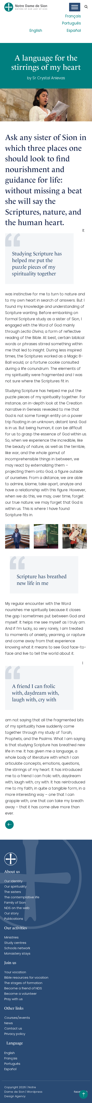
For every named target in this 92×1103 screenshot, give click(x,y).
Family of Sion (15, 903)
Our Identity (13, 881)
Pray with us (13, 999)
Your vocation (15, 972)
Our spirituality (15, 886)
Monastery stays (17, 953)
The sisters (12, 892)
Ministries (11, 937)
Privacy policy (14, 1034)
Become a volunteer (20, 994)
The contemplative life (21, 897)
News (8, 1023)
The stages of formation (23, 983)
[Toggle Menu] (74, 7)
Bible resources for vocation (26, 977)
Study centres (15, 943)
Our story (11, 913)
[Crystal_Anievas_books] (46, 536)
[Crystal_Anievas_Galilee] (17, 536)
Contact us (13, 1028)
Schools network (17, 948)
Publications (13, 919)
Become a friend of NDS (23, 988)
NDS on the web (17, 908)
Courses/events (17, 1018)
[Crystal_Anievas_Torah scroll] (74, 536)
